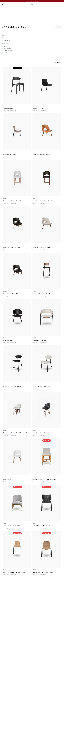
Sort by (3, 35)
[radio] (2, 38)
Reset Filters (57, 62)
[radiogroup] (32, 39)
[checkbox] (2, 46)
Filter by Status (5, 43)
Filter (59, 26)
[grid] (32, 321)
